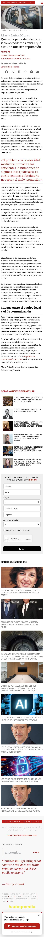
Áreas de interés (10, 520)
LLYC (11, 896)
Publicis (19, 896)
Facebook (5, 894)
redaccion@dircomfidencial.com (22, 835)
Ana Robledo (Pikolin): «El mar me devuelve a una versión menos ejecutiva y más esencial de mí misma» (28, 437)
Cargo (6, 497)
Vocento (33, 899)
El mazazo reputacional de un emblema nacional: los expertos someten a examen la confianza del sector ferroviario (22, 656)
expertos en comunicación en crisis (18, 358)
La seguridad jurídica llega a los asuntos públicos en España (28, 410)
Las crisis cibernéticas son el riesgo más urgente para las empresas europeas (21, 780)
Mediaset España (28, 894)
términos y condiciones (22, 530)
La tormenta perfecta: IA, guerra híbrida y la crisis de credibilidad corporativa (22, 719)
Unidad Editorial (30, 896)
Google (4, 896)
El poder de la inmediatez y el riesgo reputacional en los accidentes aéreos (20, 810)
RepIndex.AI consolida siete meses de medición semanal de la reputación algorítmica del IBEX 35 (28, 449)
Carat (11, 901)
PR (9, 51)
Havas (4, 901)
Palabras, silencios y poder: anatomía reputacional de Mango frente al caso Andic (20, 624)
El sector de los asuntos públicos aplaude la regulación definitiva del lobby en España (28, 399)
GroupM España (22, 899)
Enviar (22, 549)
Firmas (4, 51)
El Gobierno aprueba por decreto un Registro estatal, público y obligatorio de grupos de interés (28, 424)
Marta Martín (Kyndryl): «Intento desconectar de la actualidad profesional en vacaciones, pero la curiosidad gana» (28, 462)
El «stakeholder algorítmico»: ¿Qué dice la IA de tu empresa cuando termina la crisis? (21, 592)
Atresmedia (15, 894)
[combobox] (16, 852)
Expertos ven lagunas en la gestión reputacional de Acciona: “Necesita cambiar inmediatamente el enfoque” (19, 688)
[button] (6, 72)
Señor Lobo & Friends (10, 67)
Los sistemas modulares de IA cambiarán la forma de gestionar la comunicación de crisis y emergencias (22, 749)
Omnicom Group (7, 899)
